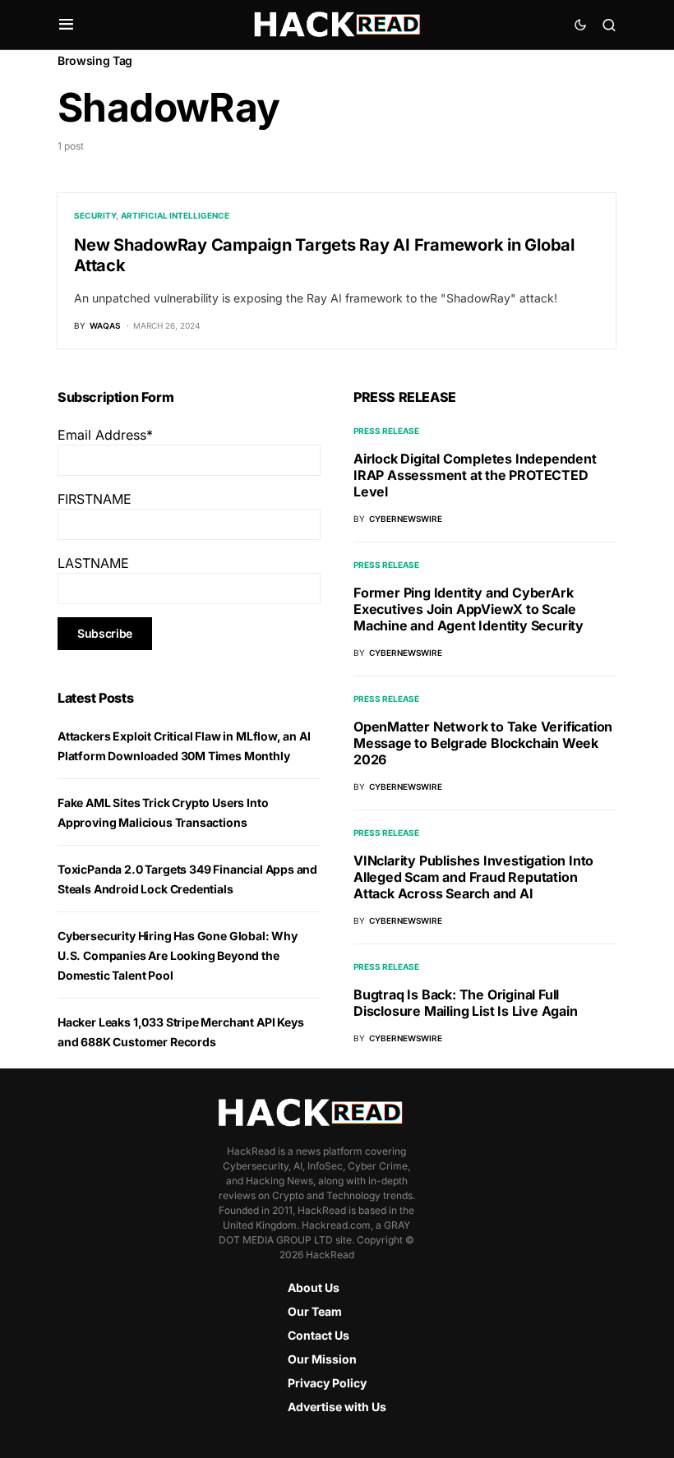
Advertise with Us (337, 1407)
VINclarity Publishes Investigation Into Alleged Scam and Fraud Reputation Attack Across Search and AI (473, 877)
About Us (313, 1287)
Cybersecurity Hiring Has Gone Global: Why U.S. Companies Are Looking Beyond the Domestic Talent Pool (178, 955)
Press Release (386, 431)
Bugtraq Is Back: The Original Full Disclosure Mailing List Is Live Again (465, 1002)
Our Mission (322, 1359)
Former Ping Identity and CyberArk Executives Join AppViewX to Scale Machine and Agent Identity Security (468, 609)
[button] (66, 25)
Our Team (315, 1311)
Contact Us (318, 1335)
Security (95, 215)
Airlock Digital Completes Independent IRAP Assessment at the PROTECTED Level (475, 475)
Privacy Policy (327, 1383)
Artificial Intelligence (175, 215)
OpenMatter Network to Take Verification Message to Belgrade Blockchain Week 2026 (482, 743)
